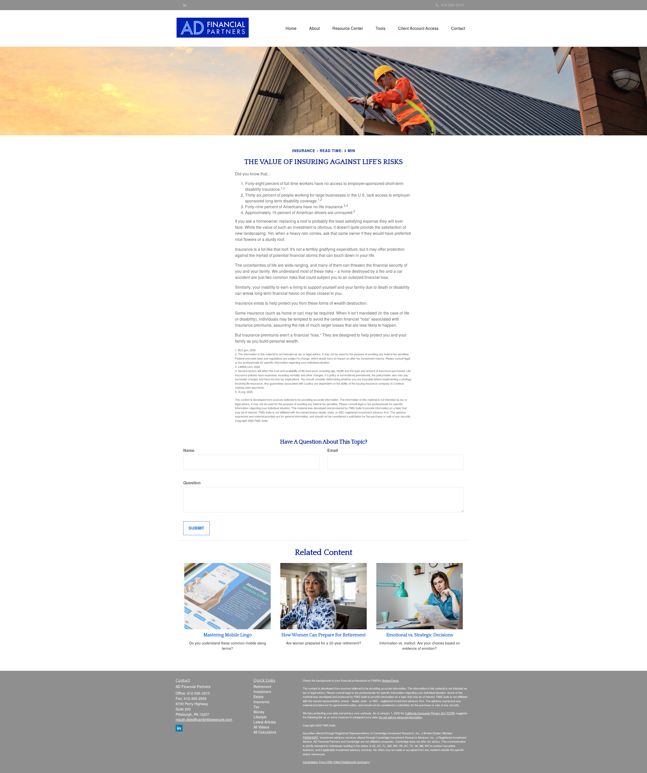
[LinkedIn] (184, 4)
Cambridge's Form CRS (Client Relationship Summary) (336, 762)
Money (258, 711)
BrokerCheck (390, 680)
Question (192, 483)
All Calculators (264, 732)
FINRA (307, 737)
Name (188, 450)
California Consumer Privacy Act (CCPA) (430, 713)
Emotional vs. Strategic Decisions (419, 635)
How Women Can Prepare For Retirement (323, 635)
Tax (256, 706)
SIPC (315, 737)
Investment (262, 691)
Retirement (262, 686)
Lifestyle (260, 716)
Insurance (261, 701)
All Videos (261, 726)
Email (332, 450)
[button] (314, 28)
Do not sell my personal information (400, 717)
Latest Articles (264, 721)
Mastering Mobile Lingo (227, 635)
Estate (258, 696)
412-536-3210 (452, 4)
